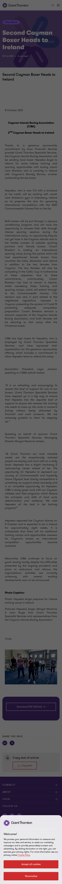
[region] (31, 849)
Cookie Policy (23, 855)
